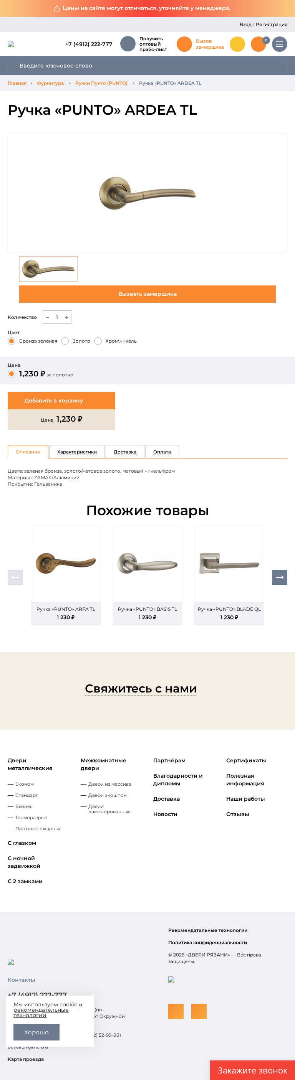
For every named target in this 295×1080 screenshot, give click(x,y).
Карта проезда (26, 1059)
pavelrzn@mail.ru (28, 1047)
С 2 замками (25, 881)
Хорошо (36, 1032)
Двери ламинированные (109, 809)
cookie (68, 1004)
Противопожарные (38, 828)
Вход (246, 24)
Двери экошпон (107, 795)
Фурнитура (50, 83)
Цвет (14, 332)
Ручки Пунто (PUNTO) (101, 83)
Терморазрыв (31, 817)
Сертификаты (246, 760)
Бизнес (24, 806)
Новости (165, 814)
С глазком (22, 842)
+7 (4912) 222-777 (89, 44)
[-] (47, 317)
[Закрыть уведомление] (283, 9)
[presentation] (15, 577)
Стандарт (26, 795)
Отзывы (237, 814)
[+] (66, 317)
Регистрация (271, 24)
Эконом (24, 784)
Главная (17, 83)
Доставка (166, 798)
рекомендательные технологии (41, 1012)
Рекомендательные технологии (207, 930)
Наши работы (245, 798)
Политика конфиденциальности (207, 942)
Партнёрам (169, 760)
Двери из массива (109, 784)
